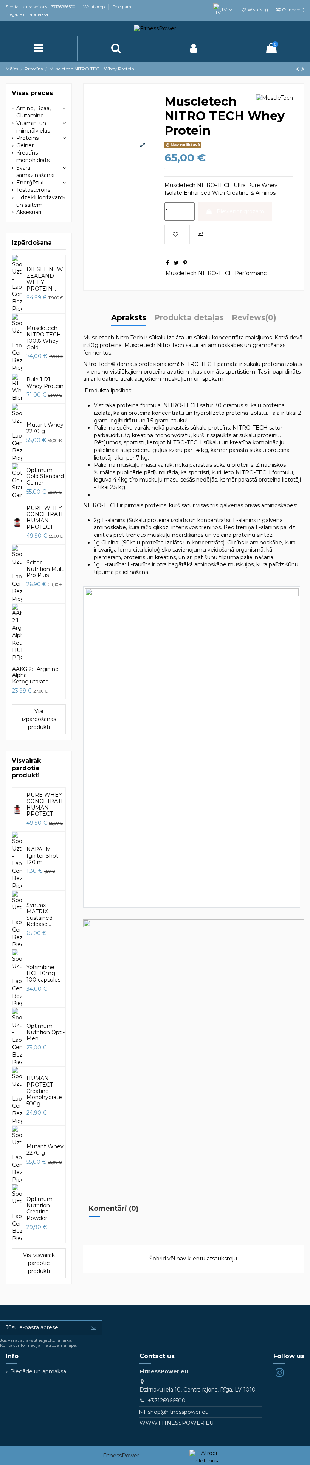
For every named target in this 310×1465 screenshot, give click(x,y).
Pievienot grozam (240, 211)
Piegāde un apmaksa (27, 14)
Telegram (122, 6)
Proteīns (27, 137)
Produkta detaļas (189, 318)
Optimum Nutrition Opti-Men (45, 1032)
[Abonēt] (94, 1328)
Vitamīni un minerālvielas (33, 127)
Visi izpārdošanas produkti (39, 719)
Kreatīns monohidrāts (33, 156)
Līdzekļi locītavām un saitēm (40, 201)
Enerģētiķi (29, 182)
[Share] (167, 263)
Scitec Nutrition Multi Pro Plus (45, 569)
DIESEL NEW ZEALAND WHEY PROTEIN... (44, 279)
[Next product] (302, 68)
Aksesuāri (28, 212)
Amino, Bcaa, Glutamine (33, 112)
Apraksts (128, 318)
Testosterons (33, 189)
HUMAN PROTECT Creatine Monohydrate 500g (44, 1091)
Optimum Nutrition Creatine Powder (39, 1208)
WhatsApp (94, 6)
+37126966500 (167, 1400)
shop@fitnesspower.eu (178, 1412)
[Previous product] (298, 68)
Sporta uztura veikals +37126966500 (41, 6)
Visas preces (32, 93)
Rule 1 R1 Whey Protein (45, 382)
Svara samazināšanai (35, 171)
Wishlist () (257, 10)
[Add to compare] (200, 234)
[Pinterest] (185, 263)
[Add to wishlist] (175, 234)
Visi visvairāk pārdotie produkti (39, 1263)
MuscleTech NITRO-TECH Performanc (216, 273)
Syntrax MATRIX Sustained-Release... (40, 914)
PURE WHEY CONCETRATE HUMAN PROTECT (45, 517)
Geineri (25, 145)
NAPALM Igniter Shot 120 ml (42, 856)
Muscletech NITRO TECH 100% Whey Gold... (43, 337)
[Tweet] (176, 263)
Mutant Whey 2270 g (45, 428)
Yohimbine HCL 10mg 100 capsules (43, 973)
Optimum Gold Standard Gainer (45, 476)
